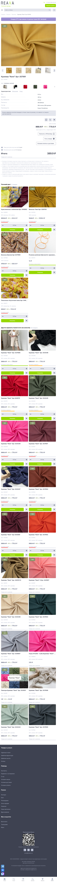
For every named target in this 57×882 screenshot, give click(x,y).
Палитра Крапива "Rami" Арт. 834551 (13, 690)
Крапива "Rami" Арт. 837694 (38, 489)
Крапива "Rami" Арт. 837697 (38, 443)
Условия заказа (5, 779)
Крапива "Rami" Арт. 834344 (10, 727)
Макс (2, 827)
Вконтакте (4, 821)
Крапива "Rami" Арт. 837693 (38, 617)
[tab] (6, 91)
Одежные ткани (5, 752)
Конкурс (3, 794)
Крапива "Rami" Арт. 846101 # (11, 580)
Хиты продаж (5, 803)
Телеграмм (4, 824)
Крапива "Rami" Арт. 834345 (38, 398)
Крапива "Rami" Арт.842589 (10, 534)
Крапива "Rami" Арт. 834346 (38, 352)
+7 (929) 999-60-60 (51, 2)
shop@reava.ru (28, 853)
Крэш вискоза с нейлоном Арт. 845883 (14, 209)
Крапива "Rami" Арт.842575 (10, 398)
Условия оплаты (5, 785)
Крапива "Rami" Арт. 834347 (10, 489)
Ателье (3, 761)
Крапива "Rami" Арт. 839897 (10, 653)
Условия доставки (6, 782)
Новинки (3, 806)
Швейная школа (5, 758)
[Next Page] (54, 70)
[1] (9, 70)
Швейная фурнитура (7, 755)
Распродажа (4, 800)
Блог (2, 797)
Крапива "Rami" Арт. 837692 (38, 534)
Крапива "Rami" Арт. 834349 (10, 443)
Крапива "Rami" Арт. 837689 (10, 352)
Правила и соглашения (8, 773)
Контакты (4, 770)
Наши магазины (5, 809)
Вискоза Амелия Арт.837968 (10, 255)
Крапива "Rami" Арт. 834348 (10, 617)
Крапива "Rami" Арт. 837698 (38, 690)
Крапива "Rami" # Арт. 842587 (39, 580)
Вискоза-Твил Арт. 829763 (38, 209)
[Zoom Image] (28, 45)
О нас (2, 776)
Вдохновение (5, 812)
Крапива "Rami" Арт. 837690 (38, 727)
